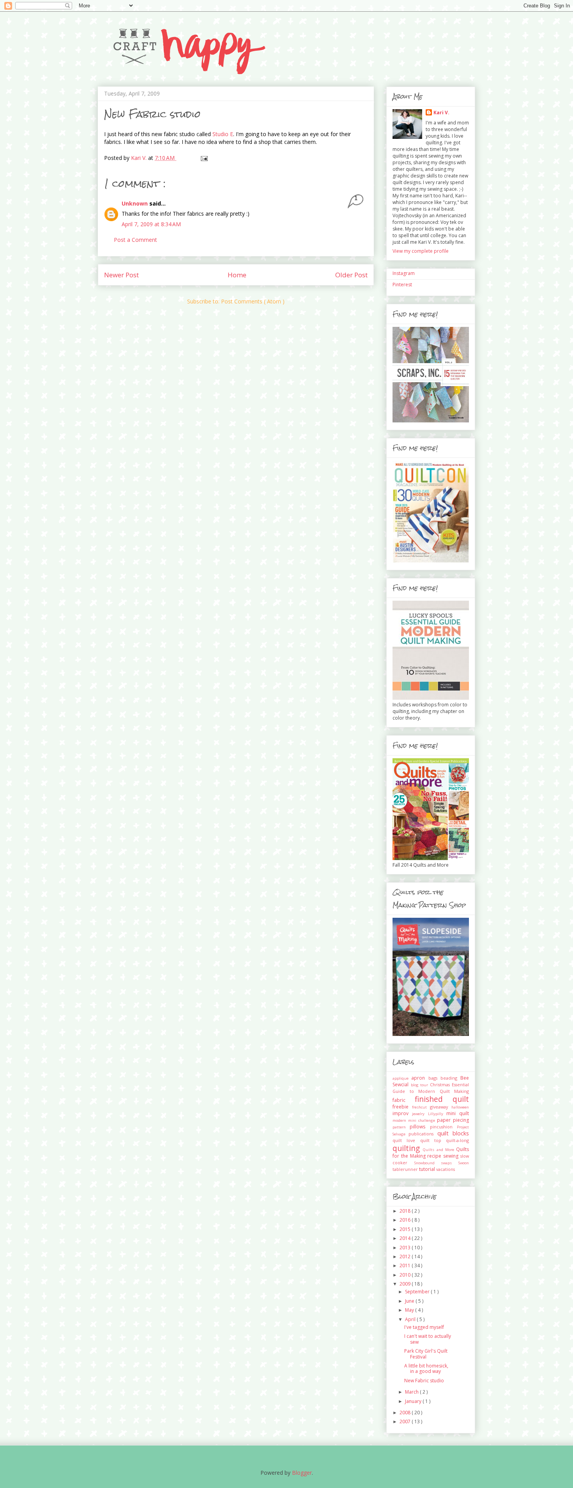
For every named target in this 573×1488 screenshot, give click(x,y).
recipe (435, 1156)
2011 (406, 1265)
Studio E (222, 134)
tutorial (427, 1169)
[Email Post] (203, 157)
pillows (420, 1126)
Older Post (351, 274)
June (410, 1301)
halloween (460, 1107)
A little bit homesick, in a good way (426, 1368)
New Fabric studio (424, 1380)
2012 (406, 1256)
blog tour (420, 1084)
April (411, 1319)
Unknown (135, 203)
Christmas (441, 1084)
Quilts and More (439, 1149)
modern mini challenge (415, 1120)
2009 (406, 1283)
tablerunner (406, 1169)
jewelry (420, 1113)
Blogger (302, 1472)
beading (450, 1078)
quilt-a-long (457, 1140)
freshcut (421, 1107)
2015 (406, 1229)
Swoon (463, 1162)
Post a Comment (135, 239)
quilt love (406, 1140)
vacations (445, 1169)
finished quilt (442, 1099)
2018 (406, 1211)
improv (402, 1113)
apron (419, 1078)
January (414, 1401)
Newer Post (121, 274)
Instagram (404, 273)
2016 (406, 1220)
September (418, 1291)
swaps (449, 1162)
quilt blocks (453, 1133)
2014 (406, 1238)
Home (237, 274)
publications (423, 1134)
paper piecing (453, 1120)
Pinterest (402, 284)
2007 (406, 1421)
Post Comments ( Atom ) (253, 301)
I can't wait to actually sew (427, 1339)
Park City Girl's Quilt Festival (425, 1354)
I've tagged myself (424, 1327)
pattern (401, 1127)
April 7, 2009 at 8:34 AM (151, 224)
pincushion (443, 1127)
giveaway (440, 1107)
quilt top (433, 1140)
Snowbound (427, 1162)
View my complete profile (421, 251)
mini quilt (457, 1113)
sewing (451, 1156)
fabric (404, 1100)
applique (402, 1078)
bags (434, 1078)
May (410, 1310)
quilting (408, 1148)
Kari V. (441, 112)
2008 (406, 1412)
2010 (406, 1275)
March (412, 1392)
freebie (402, 1106)
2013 (406, 1247)
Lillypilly (437, 1113)
